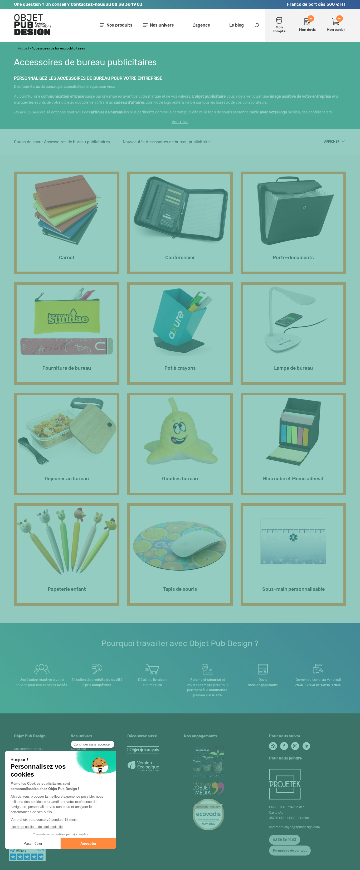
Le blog (236, 25)
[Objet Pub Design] (32, 34)
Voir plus (180, 122)
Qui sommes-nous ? (28, 749)
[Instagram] (294, 745)
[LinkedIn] (305, 745)
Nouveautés (167, 142)
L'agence (201, 25)
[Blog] (272, 745)
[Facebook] (283, 745)
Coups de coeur (62, 142)
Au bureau (78, 749)
